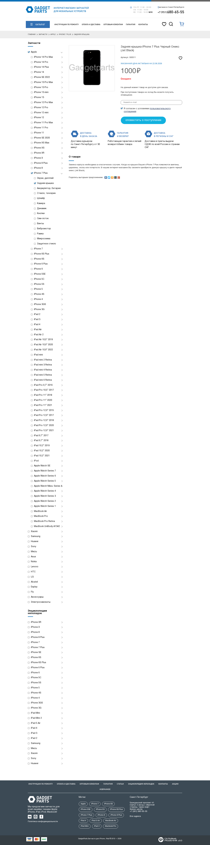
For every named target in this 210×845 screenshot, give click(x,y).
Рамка (40, 234)
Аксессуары (37, 597)
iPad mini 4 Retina (43, 370)
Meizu (34, 552)
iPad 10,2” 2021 (42, 456)
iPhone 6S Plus (41, 254)
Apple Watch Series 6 (45, 476)
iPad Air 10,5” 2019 (43, 340)
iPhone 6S (39, 259)
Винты (40, 224)
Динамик (41, 209)
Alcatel (34, 582)
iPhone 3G (39, 309)
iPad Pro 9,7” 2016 (43, 385)
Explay (34, 587)
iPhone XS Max (41, 143)
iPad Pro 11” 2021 (43, 405)
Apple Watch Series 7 (45, 471)
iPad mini (38, 355)
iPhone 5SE (40, 274)
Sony (33, 547)
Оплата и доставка (91, 24)
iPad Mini (35, 713)
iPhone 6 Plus (41, 264)
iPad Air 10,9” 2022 (43, 350)
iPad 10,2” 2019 (42, 446)
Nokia (34, 562)
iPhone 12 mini (41, 113)
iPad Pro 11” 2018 (43, 395)
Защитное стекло (46, 244)
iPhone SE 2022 (42, 77)
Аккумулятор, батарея (49, 188)
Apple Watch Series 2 (45, 501)
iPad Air (38, 330)
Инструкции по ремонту (66, 24)
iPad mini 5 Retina (43, 375)
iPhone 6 (38, 269)
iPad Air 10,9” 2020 (43, 345)
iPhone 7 (38, 249)
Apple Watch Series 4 (45, 491)
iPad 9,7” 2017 (41, 436)
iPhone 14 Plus (41, 67)
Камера (41, 203)
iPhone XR (39, 153)
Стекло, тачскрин (46, 193)
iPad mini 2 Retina (43, 360)
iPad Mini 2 (36, 718)
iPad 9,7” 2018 (41, 441)
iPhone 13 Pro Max (43, 82)
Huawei (34, 542)
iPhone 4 (38, 299)
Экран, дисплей (45, 178)
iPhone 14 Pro (41, 62)
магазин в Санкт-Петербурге (171, 7)
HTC (33, 572)
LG (32, 577)
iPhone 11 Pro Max (43, 123)
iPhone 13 (39, 97)
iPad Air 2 (39, 335)
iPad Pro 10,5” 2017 (44, 390)
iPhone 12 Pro (41, 108)
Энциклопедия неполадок (141, 784)
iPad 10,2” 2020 (42, 451)
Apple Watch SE (42, 466)
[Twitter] (109, 176)
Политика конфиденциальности (43, 822)
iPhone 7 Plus (41, 173)
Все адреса (135, 816)
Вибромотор (44, 229)
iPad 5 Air (35, 723)
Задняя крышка (45, 183)
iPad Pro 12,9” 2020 (44, 426)
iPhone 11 (39, 133)
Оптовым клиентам (113, 24)
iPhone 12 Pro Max (43, 103)
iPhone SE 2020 (42, 138)
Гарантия (130, 24)
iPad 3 (37, 319)
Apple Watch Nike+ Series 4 (48, 486)
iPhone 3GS (40, 304)
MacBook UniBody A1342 (47, 526)
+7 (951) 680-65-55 (138, 811)
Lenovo (34, 567)
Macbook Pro (110, 826)
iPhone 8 (38, 168)
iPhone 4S (39, 294)
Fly (32, 592)
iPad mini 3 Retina (43, 365)
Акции (175, 784)
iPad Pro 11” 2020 (43, 400)
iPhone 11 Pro (41, 128)
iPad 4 (37, 325)
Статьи (120, 784)
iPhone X (38, 158)
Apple (34, 52)
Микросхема (43, 239)
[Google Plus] (118, 176)
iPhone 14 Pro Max (43, 57)
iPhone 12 (39, 118)
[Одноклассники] (112, 176)
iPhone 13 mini (41, 92)
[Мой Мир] (115, 176)
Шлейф (41, 198)
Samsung (35, 536)
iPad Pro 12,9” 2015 (44, 410)
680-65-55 (171, 11)
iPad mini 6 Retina (43, 380)
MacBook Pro (41, 516)
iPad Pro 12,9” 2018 (44, 420)
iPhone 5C (39, 279)
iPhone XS (39, 148)
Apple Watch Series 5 (45, 481)
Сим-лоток (43, 219)
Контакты (143, 24)
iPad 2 (37, 314)
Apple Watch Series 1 (45, 506)
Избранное (105, 789)
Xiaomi (34, 532)
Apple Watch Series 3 (45, 496)
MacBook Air (40, 511)
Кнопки (41, 213)
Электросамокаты (40, 602)
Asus (33, 557)
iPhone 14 (39, 72)
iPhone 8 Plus (41, 163)
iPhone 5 (38, 289)
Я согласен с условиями (147, 110)
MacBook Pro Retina (44, 521)
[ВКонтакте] (105, 176)
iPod (36, 461)
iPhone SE (36, 652)
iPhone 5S (39, 284)
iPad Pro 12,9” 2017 (44, 415)
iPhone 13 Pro (41, 87)
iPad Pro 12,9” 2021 (44, 431)
